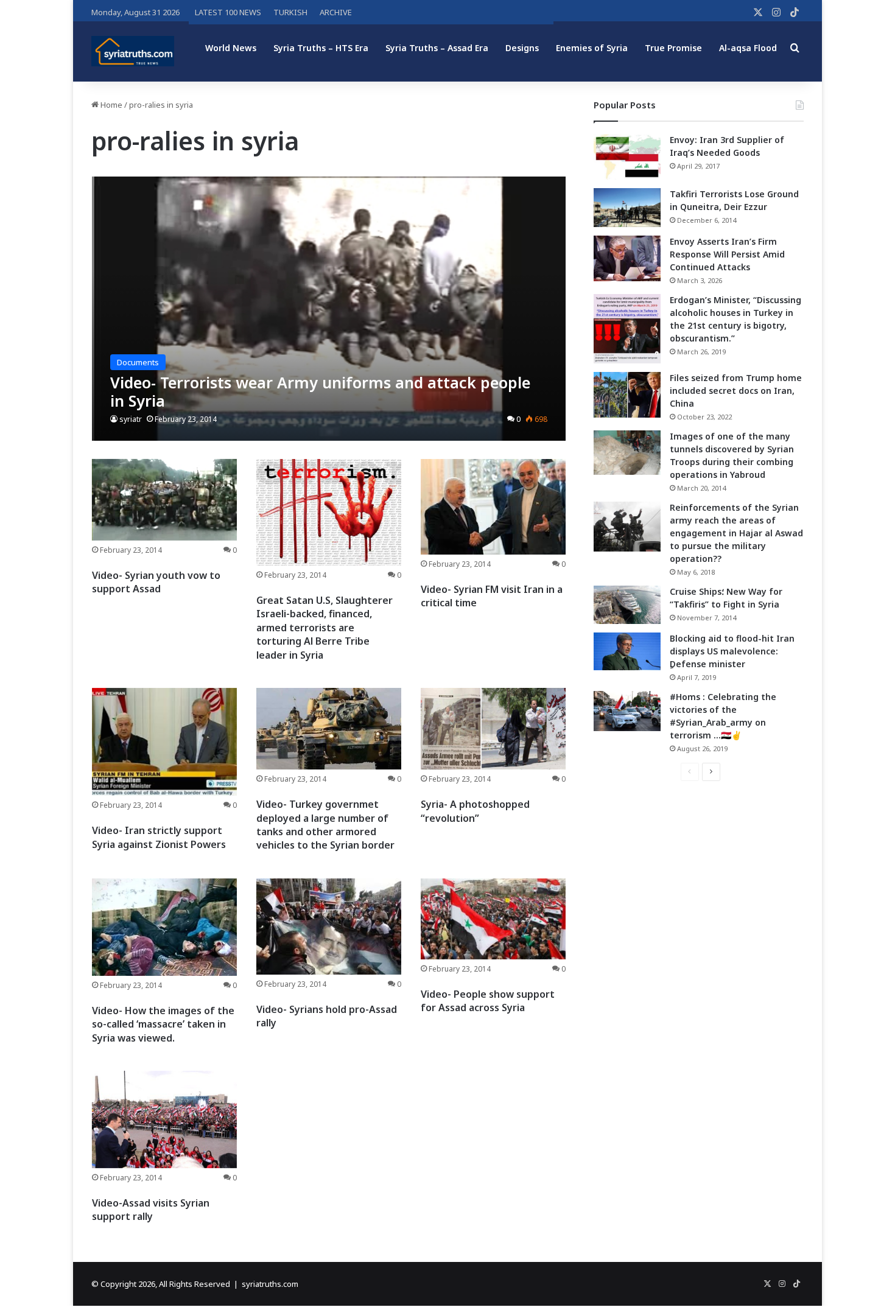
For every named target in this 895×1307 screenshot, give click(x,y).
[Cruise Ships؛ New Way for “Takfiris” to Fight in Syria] (627, 605)
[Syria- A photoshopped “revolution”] (493, 728)
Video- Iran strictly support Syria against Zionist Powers (159, 837)
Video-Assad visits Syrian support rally (150, 1209)
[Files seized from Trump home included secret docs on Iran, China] (627, 395)
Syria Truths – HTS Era (320, 48)
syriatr (130, 419)
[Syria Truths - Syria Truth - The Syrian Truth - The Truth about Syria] (132, 51)
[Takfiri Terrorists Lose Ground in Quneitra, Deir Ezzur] (627, 207)
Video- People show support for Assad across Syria (488, 1000)
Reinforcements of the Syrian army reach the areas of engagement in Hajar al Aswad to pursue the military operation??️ (736, 533)
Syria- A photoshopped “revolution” (475, 810)
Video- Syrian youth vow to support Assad (156, 582)
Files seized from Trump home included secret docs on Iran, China (736, 390)
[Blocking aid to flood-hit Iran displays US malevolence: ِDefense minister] (627, 651)
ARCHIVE (336, 12)
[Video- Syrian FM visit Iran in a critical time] (493, 507)
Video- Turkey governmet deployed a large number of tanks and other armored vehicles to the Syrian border (325, 824)
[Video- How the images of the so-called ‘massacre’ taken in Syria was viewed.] (164, 927)
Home (110, 104)
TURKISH (290, 12)
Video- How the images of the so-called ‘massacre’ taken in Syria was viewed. (163, 1024)
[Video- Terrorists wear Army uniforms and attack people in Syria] (329, 308)
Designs (522, 48)
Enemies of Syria (592, 48)
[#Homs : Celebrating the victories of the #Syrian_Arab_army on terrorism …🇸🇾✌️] (627, 711)
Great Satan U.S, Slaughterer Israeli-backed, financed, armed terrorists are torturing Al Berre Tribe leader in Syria (324, 628)
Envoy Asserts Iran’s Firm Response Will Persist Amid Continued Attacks (727, 254)
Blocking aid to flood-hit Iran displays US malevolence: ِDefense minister (732, 651)
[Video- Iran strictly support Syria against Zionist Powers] (164, 742)
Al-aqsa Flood (748, 48)
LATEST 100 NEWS (228, 12)
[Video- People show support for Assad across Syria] (493, 918)
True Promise (673, 48)
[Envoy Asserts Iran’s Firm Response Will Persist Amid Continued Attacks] (627, 258)
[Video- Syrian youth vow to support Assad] (164, 500)
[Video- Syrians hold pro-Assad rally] (328, 926)
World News (230, 48)
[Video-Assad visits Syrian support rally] (164, 1119)
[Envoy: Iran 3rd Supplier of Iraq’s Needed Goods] (627, 157)
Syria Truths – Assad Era (436, 48)
